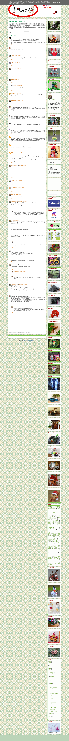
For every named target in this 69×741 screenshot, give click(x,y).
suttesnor (54, 555)
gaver (59, 517)
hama (55, 524)
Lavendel (12, 180)
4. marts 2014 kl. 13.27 (19, 194)
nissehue (56, 541)
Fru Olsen (13, 220)
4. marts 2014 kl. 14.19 (23, 201)
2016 (50, 668)
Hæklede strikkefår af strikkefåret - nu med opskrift (53, 698)
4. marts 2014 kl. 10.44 (21, 152)
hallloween (49, 523)
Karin (12, 55)
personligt (58, 544)
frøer (49, 516)
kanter (53, 532)
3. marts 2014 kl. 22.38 (18, 85)
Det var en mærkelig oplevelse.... (53, 708)
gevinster (55, 518)
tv (53, 559)
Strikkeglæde (13, 100)
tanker (54, 556)
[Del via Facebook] (27, 31)
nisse (53, 541)
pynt (52, 546)
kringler (55, 535)
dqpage (12, 136)
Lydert (12, 68)
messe (59, 538)
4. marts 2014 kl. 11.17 (18, 180)
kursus (49, 536)
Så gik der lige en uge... (54, 693)
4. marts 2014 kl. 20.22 (25, 241)
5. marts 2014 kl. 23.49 (23, 284)
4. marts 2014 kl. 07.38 (18, 136)
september (52, 676)
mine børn (58, 539)
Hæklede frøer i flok (53, 702)
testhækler (55, 557)
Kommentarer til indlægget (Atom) (29, 340)
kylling (53, 536)
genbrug (51, 518)
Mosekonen (13, 194)
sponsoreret (58, 550)
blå (59, 509)
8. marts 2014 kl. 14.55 (25, 306)
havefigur (59, 524)
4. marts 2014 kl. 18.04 (18, 228)
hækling (50, 528)
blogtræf (50, 509)
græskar (53, 521)
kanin (50, 532)
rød (55, 548)
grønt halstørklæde (51, 522)
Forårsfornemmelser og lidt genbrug (54, 700)
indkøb (54, 529)
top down (58, 558)
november (52, 673)
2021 (50, 661)
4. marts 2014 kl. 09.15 (18, 144)
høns (57, 528)
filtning (50, 515)
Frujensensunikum (14, 152)
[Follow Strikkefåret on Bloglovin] (52, 194)
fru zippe (57, 515)
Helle (12, 62)
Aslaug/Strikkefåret (14, 165)
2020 (50, 662)
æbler (49, 563)
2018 (50, 665)
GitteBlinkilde (13, 187)
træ (49, 559)
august (51, 677)
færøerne (57, 516)
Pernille (12, 79)
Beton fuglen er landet (53, 687)
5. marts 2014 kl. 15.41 (23, 264)
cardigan (49, 511)
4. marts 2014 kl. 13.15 (20, 187)
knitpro (49, 533)
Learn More (54, 2)
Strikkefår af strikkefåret (54, 711)
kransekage (58, 534)
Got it (58, 2)
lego (55, 536)
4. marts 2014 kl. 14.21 (18, 220)
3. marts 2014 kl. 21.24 (22, 37)
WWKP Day (53, 562)
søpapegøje (49, 556)
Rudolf (52, 548)
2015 (50, 669)
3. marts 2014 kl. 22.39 (19, 93)
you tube (57, 562)
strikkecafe (56, 553)
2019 (50, 664)
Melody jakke (55, 538)
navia (50, 541)
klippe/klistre (57, 532)
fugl (52, 516)
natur (59, 540)
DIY (54, 513)
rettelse (56, 547)
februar (51, 713)
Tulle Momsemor (14, 295)
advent (52, 506)
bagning (58, 507)
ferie (57, 514)
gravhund (49, 521)
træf (51, 559)
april (51, 683)
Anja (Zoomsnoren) (14, 37)
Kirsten (12, 106)
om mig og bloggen (55, 542)
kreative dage (51, 535)
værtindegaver (52, 561)
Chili (53, 511)
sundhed (57, 554)
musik (50, 540)
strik (57, 552)
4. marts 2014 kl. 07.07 (23, 115)
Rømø (58, 548)
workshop (49, 562)
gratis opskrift (55, 520)
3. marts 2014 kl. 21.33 (19, 47)
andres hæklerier (52, 507)
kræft (58, 535)
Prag (54, 545)
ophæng (59, 542)
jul (57, 530)
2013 (50, 716)
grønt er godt (57, 521)
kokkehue (53, 533)
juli (50, 679)
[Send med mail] (24, 31)
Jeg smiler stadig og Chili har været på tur (53, 710)
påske (55, 546)
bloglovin (59, 508)
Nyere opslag (11, 336)
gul (55, 522)
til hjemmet (55, 558)
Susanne (12, 144)
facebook (52, 514)
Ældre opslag (42, 336)
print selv (57, 545)
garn (55, 517)
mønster (53, 540)
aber (49, 506)
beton (49, 508)
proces (49, 546)
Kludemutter (13, 47)
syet (58, 555)
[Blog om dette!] (25, 31)
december (52, 672)
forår (54, 515)
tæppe (56, 559)
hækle (51, 526)
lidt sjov (58, 536)
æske (52, 563)
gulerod (58, 522)
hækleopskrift (51, 527)
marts (51, 684)
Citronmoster (13, 93)
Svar (12, 44)
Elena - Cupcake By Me (15, 115)
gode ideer (55, 519)
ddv (55, 511)
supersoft (49, 555)
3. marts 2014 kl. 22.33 (17, 68)
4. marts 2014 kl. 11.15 (23, 165)
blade (52, 508)
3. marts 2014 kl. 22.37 (18, 79)
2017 (50, 666)
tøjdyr (58, 559)
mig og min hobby (52, 539)
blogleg (55, 508)
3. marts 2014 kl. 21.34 (17, 55)
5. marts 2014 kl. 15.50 (25, 271)
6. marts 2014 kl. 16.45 (21, 295)
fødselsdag (49, 517)
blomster (55, 509)
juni (51, 680)
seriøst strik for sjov (55, 549)
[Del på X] (26, 31)
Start (27, 336)
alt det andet (57, 506)
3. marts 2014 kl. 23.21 (17, 106)
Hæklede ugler (52, 703)
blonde (57, 509)
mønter (56, 540)
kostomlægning (53, 534)
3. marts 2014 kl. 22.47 (19, 100)
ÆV (12, 32)
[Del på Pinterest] (28, 31)
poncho (51, 545)
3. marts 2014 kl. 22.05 (17, 62)
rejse (52, 547)
